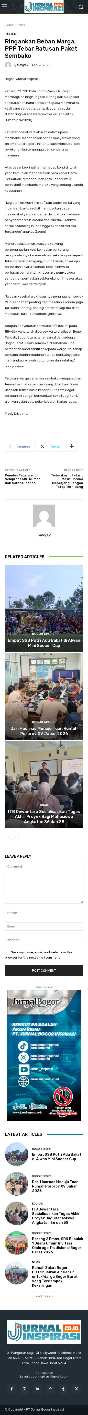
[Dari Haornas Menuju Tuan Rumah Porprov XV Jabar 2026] (44, 696)
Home (9, 25)
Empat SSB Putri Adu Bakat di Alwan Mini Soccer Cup (44, 643)
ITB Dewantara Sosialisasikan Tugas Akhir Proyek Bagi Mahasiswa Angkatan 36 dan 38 (44, 816)
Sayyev (22, 65)
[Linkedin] (37, 1389)
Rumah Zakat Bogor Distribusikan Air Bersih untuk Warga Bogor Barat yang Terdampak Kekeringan (55, 1276)
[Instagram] (24, 1389)
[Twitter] (76, 1389)
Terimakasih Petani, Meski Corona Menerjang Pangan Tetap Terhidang (67, 481)
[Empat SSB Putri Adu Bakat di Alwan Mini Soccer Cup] (44, 608)
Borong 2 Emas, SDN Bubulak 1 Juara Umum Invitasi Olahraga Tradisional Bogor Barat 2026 (57, 1245)
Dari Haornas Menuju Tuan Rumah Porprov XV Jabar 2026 (44, 731)
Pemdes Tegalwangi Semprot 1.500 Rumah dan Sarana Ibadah (23, 479)
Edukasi (43, 805)
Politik (21, 25)
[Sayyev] (9, 65)
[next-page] (16, 837)
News (36, 1262)
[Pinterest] (50, 1389)
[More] (71, 447)
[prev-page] (8, 837)
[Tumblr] (63, 1389)
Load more (42, 1296)
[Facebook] (11, 1389)
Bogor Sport (43, 633)
